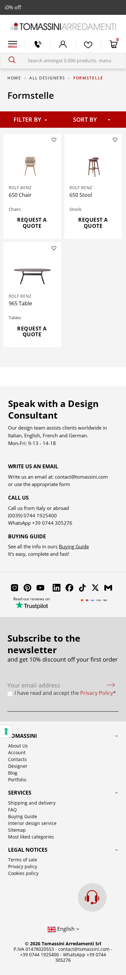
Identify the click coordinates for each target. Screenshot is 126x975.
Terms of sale (22, 860)
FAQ (12, 810)
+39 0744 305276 (52, 523)
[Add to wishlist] (54, 140)
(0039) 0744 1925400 (32, 515)
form (64, 484)
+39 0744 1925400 (39, 954)
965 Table (20, 303)
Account (17, 752)
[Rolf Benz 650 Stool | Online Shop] (93, 164)
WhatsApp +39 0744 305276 (80, 957)
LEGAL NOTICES (27, 849)
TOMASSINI (22, 735)
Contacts (17, 759)
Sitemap (17, 830)
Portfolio (17, 780)
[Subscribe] (111, 685)
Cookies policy (23, 873)
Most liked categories (31, 837)
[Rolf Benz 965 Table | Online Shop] (32, 273)
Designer (17, 766)
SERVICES (19, 792)
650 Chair (20, 194)
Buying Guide (74, 546)
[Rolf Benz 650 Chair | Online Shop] (32, 164)
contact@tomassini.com (81, 476)
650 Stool (80, 194)
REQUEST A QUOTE (32, 222)
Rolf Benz (20, 187)
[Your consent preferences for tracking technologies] (6, 731)
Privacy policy (22, 866)
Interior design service (32, 823)
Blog (12, 773)
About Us (18, 746)
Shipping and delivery (32, 803)
